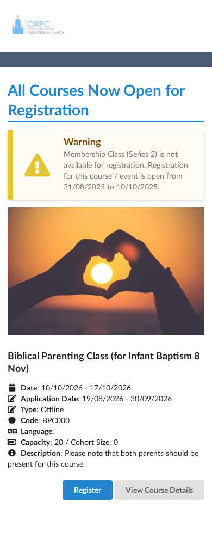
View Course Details (159, 489)
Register (87, 489)
